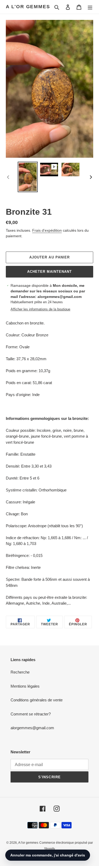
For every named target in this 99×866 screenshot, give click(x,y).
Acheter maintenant (49, 272)
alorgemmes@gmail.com (32, 728)
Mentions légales (25, 686)
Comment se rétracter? (31, 714)
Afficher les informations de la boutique (40, 309)
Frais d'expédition (47, 230)
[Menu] (90, 7)
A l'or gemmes (28, 6)
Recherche (20, 672)
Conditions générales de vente (37, 700)
